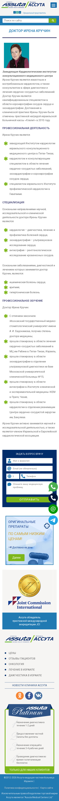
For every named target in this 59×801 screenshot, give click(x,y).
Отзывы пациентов (22, 658)
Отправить (29, 499)
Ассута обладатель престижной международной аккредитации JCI (29, 621)
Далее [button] (16, 557)
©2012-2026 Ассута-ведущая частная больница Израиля (29, 779)
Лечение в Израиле (22, 669)
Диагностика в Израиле (25, 675)
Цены (12, 653)
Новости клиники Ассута (29, 685)
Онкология (16, 664)
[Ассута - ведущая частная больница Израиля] (23, 5)
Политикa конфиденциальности (21, 788)
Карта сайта (46, 788)
